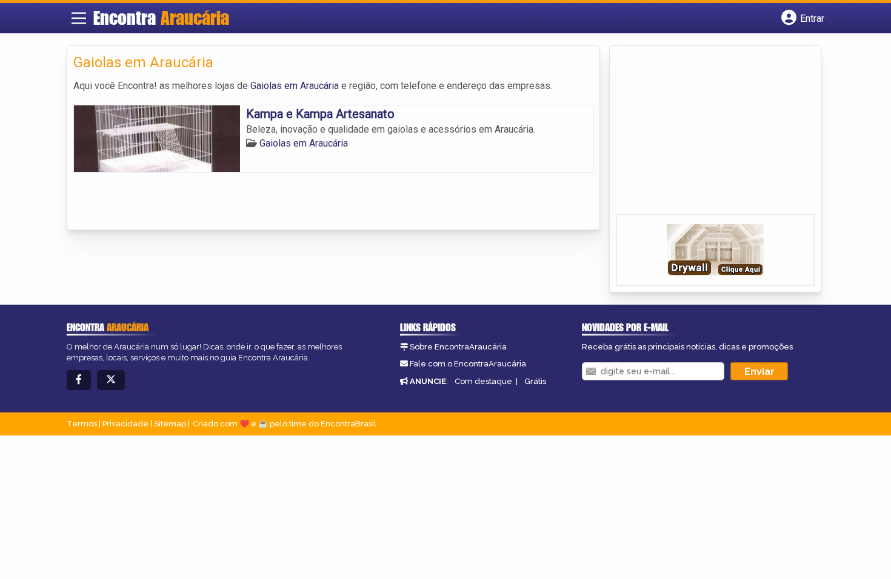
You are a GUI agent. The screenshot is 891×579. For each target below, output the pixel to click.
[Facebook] (79, 380)
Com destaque (483, 381)
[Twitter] (111, 380)
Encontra (161, 17)
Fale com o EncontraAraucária (468, 363)
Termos (82, 423)
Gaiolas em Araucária (294, 85)
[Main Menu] (79, 18)
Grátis (535, 381)
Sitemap (170, 423)
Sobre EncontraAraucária (458, 346)
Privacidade (125, 423)
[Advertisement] (707, 134)
